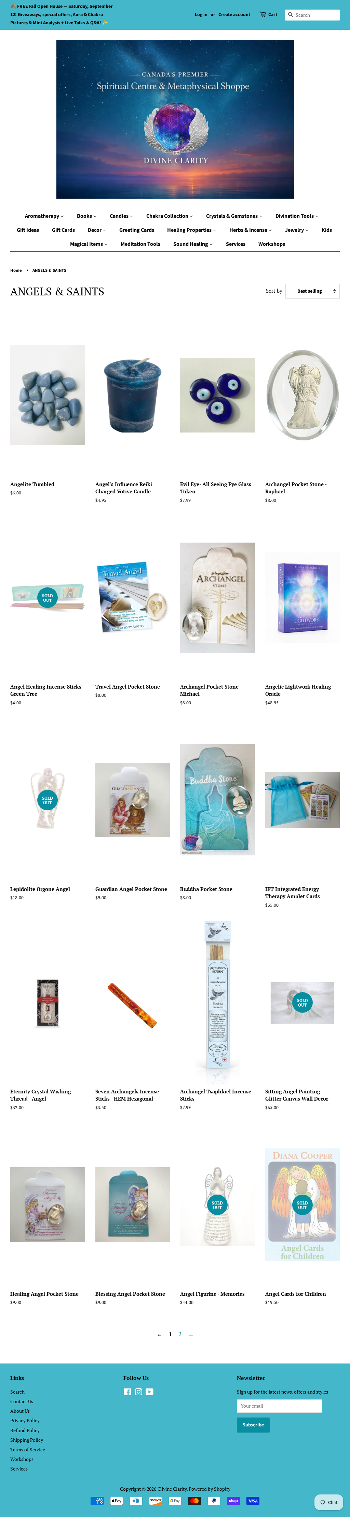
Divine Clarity (172, 1489)
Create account (234, 14)
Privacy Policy (25, 1420)
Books (85, 216)
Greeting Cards (136, 230)
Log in (201, 14)
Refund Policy (25, 1430)
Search (17, 1391)
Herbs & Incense (248, 230)
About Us (20, 1411)
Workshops (271, 244)
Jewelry (295, 230)
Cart (272, 14)
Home (16, 270)
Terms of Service (27, 1449)
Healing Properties (190, 230)
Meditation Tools (140, 244)
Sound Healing (191, 244)
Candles (120, 216)
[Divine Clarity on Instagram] (138, 1393)
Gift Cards (63, 230)
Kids (327, 230)
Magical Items (87, 244)
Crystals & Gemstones (232, 216)
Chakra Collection (167, 216)
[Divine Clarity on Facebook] (127, 1393)
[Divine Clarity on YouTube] (149, 1393)
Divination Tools (295, 216)
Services (235, 244)
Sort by (274, 290)
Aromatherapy (42, 216)
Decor (95, 230)
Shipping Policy (26, 1440)
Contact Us (21, 1401)
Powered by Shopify (209, 1489)
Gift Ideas (28, 230)
